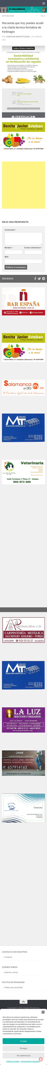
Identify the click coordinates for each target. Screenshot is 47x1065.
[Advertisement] (23, 185)
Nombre (9, 248)
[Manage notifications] (41, 1059)
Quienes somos (11, 972)
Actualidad (8, 16)
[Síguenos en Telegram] (43, 278)
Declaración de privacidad (30, 1061)
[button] (43, 1012)
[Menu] (43, 3)
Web (6, 257)
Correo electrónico (33, 248)
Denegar (23, 1048)
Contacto (8, 957)
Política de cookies (13, 1061)
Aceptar (23, 1041)
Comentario (10, 230)
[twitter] (39, 278)
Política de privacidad (13, 987)
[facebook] (35, 278)
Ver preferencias (24, 1055)
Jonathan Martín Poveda (18, 37)
